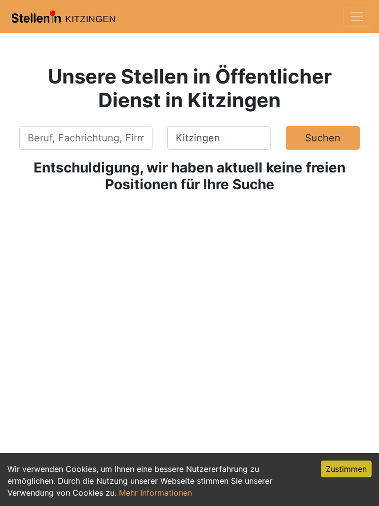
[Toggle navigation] (357, 17)
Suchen (323, 138)
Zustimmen (346, 469)
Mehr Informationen (155, 493)
